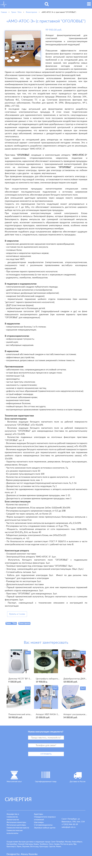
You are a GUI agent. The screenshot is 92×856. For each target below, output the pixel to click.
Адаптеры (38, 814)
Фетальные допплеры (16, 825)
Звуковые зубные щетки (44, 828)
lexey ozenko (29, 854)
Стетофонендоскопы (43, 825)
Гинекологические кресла (18, 828)
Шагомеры (39, 822)
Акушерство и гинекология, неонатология (13, 817)
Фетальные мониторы (16, 822)
